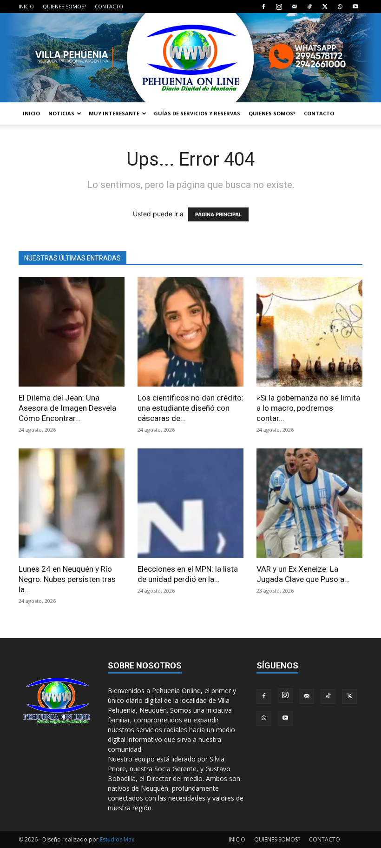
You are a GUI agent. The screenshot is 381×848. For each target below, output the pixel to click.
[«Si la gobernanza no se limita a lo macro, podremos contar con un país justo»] (309, 332)
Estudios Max (117, 839)
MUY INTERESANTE (114, 113)
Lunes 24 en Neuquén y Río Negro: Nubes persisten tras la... (67, 579)
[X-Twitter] (325, 6)
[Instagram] (279, 6)
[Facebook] (263, 6)
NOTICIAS (61, 113)
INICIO (26, 6)
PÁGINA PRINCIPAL (218, 214)
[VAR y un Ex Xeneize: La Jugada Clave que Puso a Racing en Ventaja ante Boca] (309, 503)
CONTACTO (109, 6)
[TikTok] (309, 6)
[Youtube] (355, 6)
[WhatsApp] (340, 6)
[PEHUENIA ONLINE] (190, 57)
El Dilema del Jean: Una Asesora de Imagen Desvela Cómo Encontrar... (67, 408)
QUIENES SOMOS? (64, 6)
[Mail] (294, 6)
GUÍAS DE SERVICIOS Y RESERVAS (197, 113)
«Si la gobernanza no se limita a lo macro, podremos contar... (308, 408)
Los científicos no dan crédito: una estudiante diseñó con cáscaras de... (190, 408)
